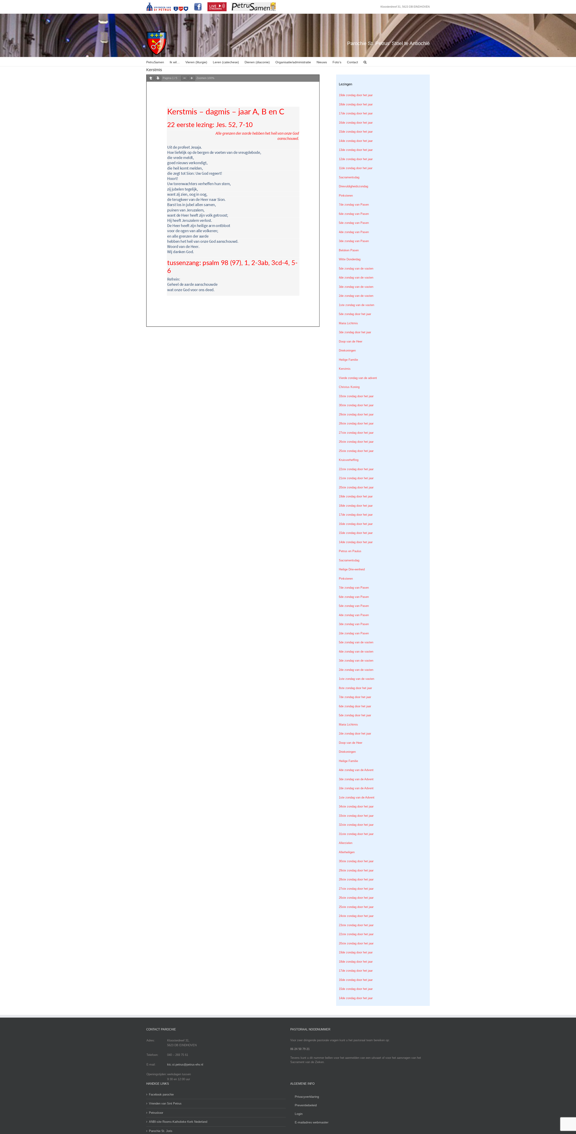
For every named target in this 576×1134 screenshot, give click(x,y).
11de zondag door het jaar (355, 168)
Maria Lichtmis (348, 323)
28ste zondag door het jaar (356, 423)
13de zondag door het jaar (356, 150)
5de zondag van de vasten (356, 268)
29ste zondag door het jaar (356, 414)
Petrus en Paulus (350, 551)
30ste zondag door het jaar (356, 405)
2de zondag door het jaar (355, 733)
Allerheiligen (347, 852)
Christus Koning (349, 387)
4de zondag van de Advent (356, 770)
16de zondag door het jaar (356, 122)
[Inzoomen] (191, 78)
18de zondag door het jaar (356, 104)
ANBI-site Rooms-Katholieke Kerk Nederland (178, 1121)
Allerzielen (345, 843)
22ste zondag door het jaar (356, 469)
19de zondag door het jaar (356, 95)
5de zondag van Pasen (354, 223)
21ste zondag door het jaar (356, 478)
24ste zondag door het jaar (356, 916)
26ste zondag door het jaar (356, 441)
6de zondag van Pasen (354, 213)
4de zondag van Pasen (354, 232)
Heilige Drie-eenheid (352, 569)
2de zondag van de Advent (356, 788)
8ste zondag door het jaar (355, 688)
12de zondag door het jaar (356, 159)
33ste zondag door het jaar (356, 396)
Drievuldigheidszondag (353, 186)
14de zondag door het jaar (356, 141)
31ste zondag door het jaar (356, 834)
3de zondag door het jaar (355, 332)
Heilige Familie (348, 359)
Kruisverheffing (348, 460)
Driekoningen (347, 350)
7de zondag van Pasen (354, 204)
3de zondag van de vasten (356, 286)
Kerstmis (345, 368)
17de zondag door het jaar (356, 113)
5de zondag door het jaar (355, 314)
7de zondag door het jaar (355, 697)
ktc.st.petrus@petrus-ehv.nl (185, 1064)
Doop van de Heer (350, 341)
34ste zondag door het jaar (356, 806)
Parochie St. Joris (160, 1131)
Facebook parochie (161, 1094)
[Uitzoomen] (184, 78)
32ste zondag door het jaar (356, 824)
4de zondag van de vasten (356, 277)
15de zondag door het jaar (356, 131)
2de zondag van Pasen (354, 633)
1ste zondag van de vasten (356, 305)
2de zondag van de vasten (356, 295)
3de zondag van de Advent (356, 779)
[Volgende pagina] (158, 78)
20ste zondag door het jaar (356, 487)
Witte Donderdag (349, 259)
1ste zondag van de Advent (356, 797)
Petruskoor (156, 1112)
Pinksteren (346, 195)
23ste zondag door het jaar (356, 925)
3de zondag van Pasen (354, 241)
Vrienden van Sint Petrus (165, 1103)
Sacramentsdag (349, 177)
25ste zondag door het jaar (356, 451)
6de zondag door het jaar (355, 706)
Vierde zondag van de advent (358, 378)
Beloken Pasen (349, 250)
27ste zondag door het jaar (356, 432)
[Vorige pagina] (150, 78)
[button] (365, 61)
